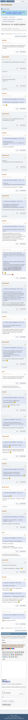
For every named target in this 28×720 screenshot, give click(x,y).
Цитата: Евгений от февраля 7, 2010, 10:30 (14, 99)
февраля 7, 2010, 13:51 (6, 611)
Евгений (6, 57)
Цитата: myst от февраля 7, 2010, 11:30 (13, 288)
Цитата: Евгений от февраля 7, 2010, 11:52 (14, 322)
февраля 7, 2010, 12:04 (6, 465)
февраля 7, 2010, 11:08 (6, 135)
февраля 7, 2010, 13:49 (6, 562)
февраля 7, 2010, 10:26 (6, 42)
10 (20, 33)
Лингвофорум (6, 5)
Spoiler (3, 81)
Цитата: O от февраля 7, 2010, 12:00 (12, 419)
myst (5, 40)
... (23, 33)
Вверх (2, 628)
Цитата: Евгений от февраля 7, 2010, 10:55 (14, 138)
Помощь (12, 715)
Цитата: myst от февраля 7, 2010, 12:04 (13, 492)
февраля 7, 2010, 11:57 (6, 318)
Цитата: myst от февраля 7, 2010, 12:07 (13, 538)
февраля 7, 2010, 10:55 (6, 116)
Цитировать (22, 51)
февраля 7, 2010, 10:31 (6, 76)
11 (21, 33)
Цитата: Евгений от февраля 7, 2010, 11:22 (14, 226)
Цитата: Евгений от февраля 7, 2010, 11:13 (14, 180)
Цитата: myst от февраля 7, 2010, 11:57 (13, 347)
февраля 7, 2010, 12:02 (6, 438)
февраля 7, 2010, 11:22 (6, 197)
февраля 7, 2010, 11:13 (6, 157)
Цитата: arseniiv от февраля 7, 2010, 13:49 (13, 614)
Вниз (2, 33)
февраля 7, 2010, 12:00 (6, 373)
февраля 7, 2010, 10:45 (6, 95)
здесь (23, 12)
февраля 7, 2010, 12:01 (6, 394)
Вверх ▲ (16, 715)
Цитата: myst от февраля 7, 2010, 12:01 (13, 442)
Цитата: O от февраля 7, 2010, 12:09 (12, 582)
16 (24, 33)
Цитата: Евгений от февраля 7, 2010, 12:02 (14, 469)
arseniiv (6, 560)
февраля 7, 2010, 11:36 (6, 249)
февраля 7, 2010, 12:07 (6, 513)
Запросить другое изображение (15, 684)
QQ (17, 51)
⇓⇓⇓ (7, 81)
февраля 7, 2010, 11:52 (6, 285)
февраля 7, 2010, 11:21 (6, 176)
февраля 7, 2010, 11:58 (6, 344)
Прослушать (4, 684)
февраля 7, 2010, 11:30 (6, 223)
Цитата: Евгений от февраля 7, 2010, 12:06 (14, 516)
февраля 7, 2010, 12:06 (6, 489)
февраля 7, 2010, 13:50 (6, 579)
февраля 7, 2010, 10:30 (6, 59)
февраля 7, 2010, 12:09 (6, 534)
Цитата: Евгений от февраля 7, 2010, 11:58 (14, 397)
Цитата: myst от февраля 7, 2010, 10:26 (13, 201)
